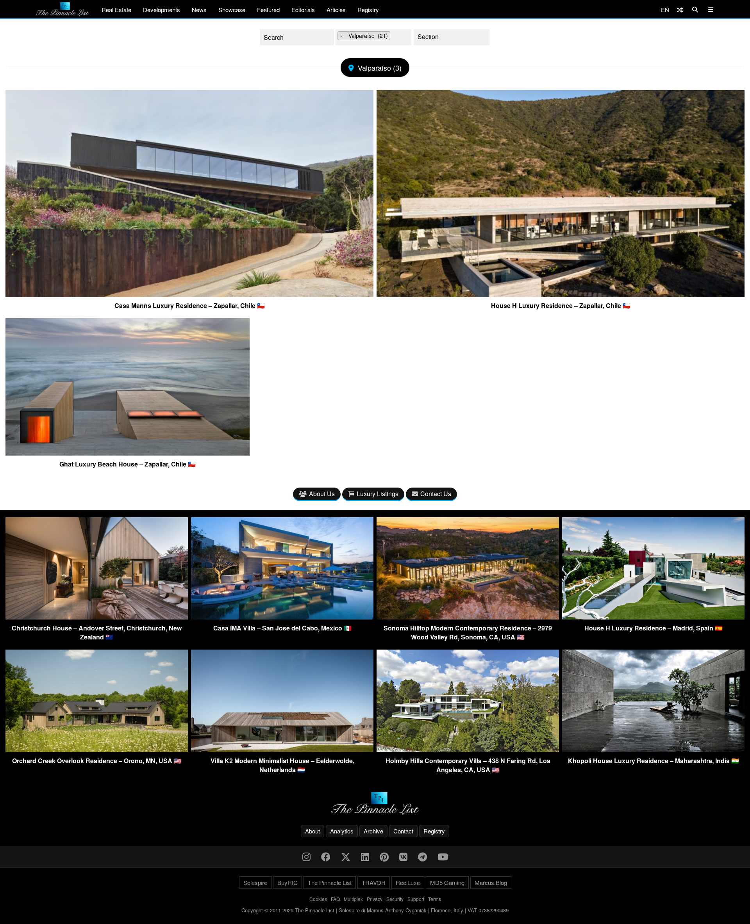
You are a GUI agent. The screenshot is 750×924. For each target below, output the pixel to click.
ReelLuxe (408, 882)
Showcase (231, 9)
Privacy (374, 899)
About (312, 831)
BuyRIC (287, 882)
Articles (336, 9)
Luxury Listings (377, 493)
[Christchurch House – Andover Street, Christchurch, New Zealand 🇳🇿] (96, 617)
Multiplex (353, 899)
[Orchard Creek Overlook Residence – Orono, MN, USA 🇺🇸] (96, 750)
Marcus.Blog (491, 882)
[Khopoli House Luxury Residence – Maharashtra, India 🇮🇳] (653, 750)
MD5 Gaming (447, 882)
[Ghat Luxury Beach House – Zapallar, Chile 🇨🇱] (127, 452)
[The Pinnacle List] (375, 803)
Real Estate (116, 9)
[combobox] (373, 37)
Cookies (318, 899)
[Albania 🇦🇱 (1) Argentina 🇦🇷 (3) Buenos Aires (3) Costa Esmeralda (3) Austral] (373, 37)
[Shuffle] (680, 9)
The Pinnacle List (330, 882)
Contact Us (435, 493)
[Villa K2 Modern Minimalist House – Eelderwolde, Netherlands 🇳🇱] (282, 750)
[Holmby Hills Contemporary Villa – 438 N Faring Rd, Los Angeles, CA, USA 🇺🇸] (468, 750)
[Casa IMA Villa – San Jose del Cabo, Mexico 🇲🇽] (282, 617)
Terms (434, 899)
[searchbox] (398, 37)
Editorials (303, 9)
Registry (368, 9)
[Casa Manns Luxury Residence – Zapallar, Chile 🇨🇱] (189, 294)
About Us (322, 493)
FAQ (335, 899)
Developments (161, 9)
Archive (373, 831)
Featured (268, 9)
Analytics (342, 831)
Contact (403, 831)
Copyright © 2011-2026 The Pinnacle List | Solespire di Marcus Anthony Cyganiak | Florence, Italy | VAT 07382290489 (375, 910)
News (199, 9)
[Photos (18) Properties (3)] (451, 37)
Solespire (255, 882)
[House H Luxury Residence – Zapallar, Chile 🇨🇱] (561, 294)
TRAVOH (374, 882)
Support (415, 899)
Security (395, 899)
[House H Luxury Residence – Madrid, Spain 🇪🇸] (653, 617)
